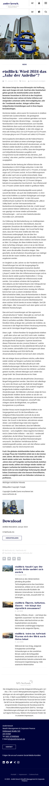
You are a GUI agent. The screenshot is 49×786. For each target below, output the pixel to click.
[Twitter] (11, 762)
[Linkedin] (4, 762)
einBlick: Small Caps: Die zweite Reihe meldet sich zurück (29, 569)
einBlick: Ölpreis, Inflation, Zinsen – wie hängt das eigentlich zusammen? (30, 606)
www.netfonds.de (9, 494)
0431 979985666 (12, 736)
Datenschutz (33, 774)
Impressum (23, 774)
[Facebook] (7, 762)
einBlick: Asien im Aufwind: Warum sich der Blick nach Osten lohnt (30, 636)
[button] (4, 558)
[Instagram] (18, 762)
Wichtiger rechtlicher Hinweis (14, 482)
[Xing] (14, 762)
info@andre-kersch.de (16, 739)
